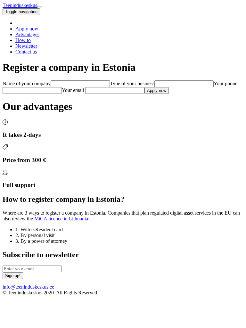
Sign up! (12, 275)
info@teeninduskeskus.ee (28, 287)
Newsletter (26, 46)
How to (23, 40)
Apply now (26, 28)
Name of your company (27, 83)
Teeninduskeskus (20, 5)
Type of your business (132, 83)
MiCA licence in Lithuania (61, 218)
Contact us (26, 51)
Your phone (225, 83)
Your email (73, 90)
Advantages (27, 34)
